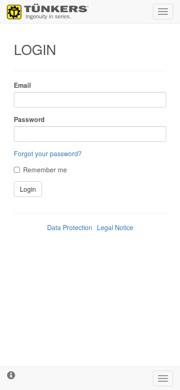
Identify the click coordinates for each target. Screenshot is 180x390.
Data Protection (69, 227)
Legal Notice (115, 227)
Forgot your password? (48, 153)
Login (28, 189)
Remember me (45, 169)
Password (29, 119)
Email (22, 85)
